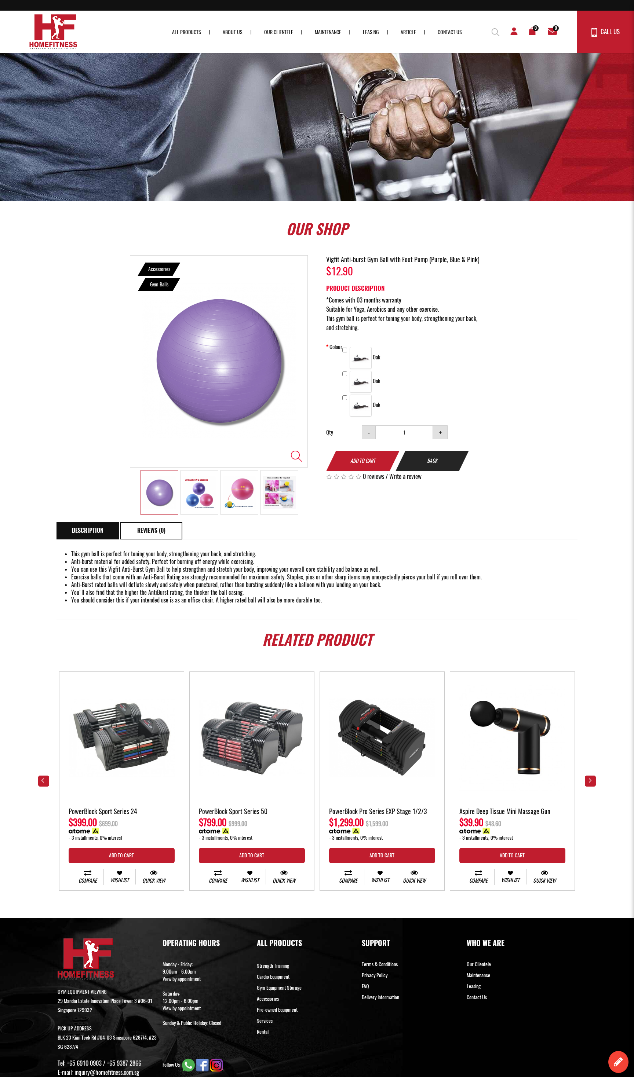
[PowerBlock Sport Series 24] (122, 738)
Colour (335, 347)
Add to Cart (362, 460)
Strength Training (273, 965)
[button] (493, 31)
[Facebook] (203, 1064)
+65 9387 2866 (124, 1063)
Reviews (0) (151, 530)
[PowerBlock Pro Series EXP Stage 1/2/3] (382, 738)
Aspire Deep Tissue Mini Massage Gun (504, 812)
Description (87, 530)
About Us (233, 32)
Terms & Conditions (380, 964)
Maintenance (328, 32)
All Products (186, 32)
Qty (329, 432)
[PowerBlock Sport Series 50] (252, 738)
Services (265, 1020)
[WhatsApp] (189, 1064)
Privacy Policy (374, 975)
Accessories (268, 998)
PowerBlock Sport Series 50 (233, 812)
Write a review (405, 476)
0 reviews (373, 476)
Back (432, 460)
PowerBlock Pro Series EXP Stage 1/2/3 (378, 812)
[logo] (53, 31)
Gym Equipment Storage (279, 987)
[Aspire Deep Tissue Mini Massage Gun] (512, 738)
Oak (376, 357)
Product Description (355, 288)
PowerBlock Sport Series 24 (103, 812)
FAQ (365, 986)
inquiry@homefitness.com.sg (106, 1072)
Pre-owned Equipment (277, 1009)
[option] (218, 361)
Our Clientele (278, 32)
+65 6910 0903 (84, 1063)
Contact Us (450, 32)
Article (408, 32)
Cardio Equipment (273, 976)
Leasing (371, 32)
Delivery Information (380, 997)
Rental (263, 1031)
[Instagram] (216, 1064)
